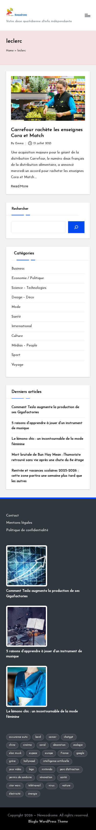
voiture (66, 785)
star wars (14, 785)
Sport (16, 355)
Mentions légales (19, 522)
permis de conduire (20, 777)
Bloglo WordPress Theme (48, 821)
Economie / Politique (28, 278)
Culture (17, 336)
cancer (52, 737)
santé (63, 777)
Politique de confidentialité (27, 530)
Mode (16, 307)
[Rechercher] (76, 227)
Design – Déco (23, 297)
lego (31, 769)
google (80, 753)
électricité (14, 793)
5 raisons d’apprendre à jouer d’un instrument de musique (47, 425)
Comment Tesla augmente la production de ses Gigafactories (45, 409)
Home (10, 50)
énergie (32, 793)
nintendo (47, 769)
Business (18, 268)
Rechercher (20, 208)
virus (52, 785)
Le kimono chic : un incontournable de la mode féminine (47, 441)
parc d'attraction (69, 769)
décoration (59, 745)
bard (38, 737)
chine (12, 745)
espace (33, 753)
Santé (16, 316)
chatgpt (68, 737)
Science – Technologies (29, 288)
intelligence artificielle (56, 761)
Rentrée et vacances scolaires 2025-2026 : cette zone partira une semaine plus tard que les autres (47, 476)
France (65, 753)
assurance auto (18, 737)
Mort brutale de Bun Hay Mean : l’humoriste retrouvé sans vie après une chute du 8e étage (48, 457)
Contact (12, 515)
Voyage (17, 364)
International (22, 326)
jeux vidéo (15, 769)
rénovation (46, 777)
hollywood (29, 761)
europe (49, 753)
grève (12, 761)
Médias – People (24, 345)
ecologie (78, 745)
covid (43, 745)
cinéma (27, 745)
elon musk (15, 753)
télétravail (34, 785)
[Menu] (87, 15)
